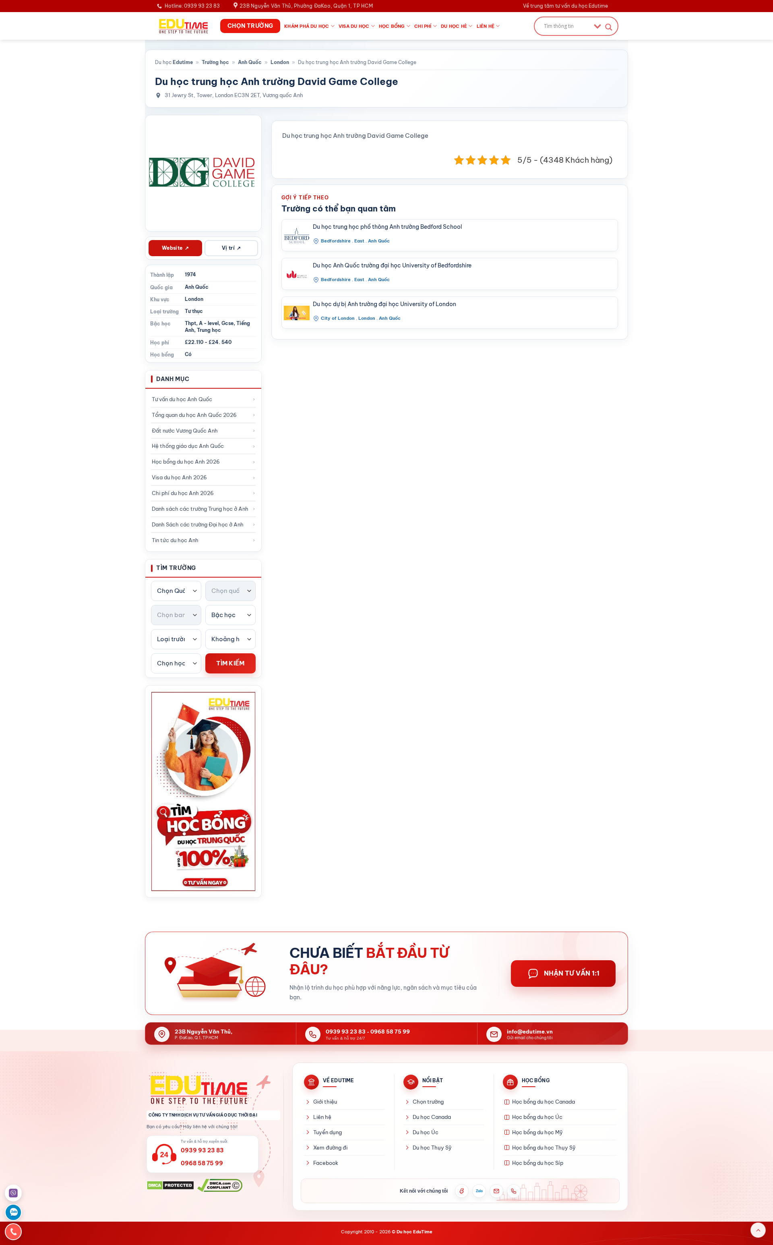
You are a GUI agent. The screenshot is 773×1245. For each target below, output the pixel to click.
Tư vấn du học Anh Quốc (182, 399)
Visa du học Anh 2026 (179, 477)
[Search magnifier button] (608, 27)
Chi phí (423, 26)
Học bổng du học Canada (543, 1101)
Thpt (190, 323)
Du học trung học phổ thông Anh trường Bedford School (387, 226)
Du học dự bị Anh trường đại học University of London (384, 304)
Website (175, 248)
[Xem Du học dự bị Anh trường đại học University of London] (297, 313)
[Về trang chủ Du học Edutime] (213, 1089)
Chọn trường (428, 1101)
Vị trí (231, 248)
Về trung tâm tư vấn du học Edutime (565, 6)
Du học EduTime (414, 1232)
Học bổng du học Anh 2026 (186, 461)
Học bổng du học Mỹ (537, 1132)
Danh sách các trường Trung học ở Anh (200, 508)
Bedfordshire (336, 241)
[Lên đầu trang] (758, 1230)
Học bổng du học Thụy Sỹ (544, 1147)
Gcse (227, 323)
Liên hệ (486, 26)
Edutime (183, 62)
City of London (338, 318)
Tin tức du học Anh (175, 540)
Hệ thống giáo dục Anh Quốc (188, 446)
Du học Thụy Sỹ (432, 1147)
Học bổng (392, 26)
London (280, 62)
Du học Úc (425, 1132)
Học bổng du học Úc (537, 1117)
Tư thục (194, 311)
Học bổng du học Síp (537, 1163)
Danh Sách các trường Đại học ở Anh (198, 524)
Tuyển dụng (327, 1132)
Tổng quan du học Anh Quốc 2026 (194, 415)
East (359, 241)
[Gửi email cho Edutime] (496, 1191)
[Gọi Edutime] (514, 1191)
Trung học (209, 330)
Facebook (325, 1163)
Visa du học (354, 26)
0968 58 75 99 (390, 1031)
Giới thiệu (325, 1101)
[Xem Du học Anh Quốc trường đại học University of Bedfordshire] (297, 274)
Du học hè (454, 26)
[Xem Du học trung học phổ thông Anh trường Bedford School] (297, 236)
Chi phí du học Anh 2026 (183, 493)
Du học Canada (432, 1117)
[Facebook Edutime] (462, 1191)
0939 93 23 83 (346, 1031)
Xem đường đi (330, 1147)
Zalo (479, 1191)
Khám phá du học (306, 26)
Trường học (215, 62)
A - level (209, 323)
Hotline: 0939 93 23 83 (192, 6)
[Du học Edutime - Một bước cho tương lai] (182, 25)
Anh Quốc (250, 62)
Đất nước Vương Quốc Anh (185, 430)
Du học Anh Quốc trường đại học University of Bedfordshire (392, 265)
